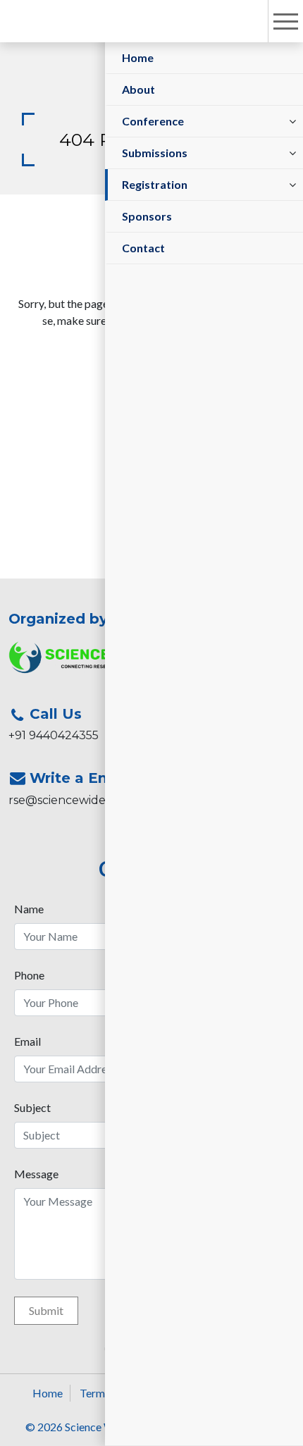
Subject (32, 1107)
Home (138, 57)
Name (29, 908)
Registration (154, 184)
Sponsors (147, 216)
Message (36, 1173)
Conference (153, 121)
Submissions (154, 152)
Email (27, 1041)
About (138, 89)
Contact (143, 247)
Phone (29, 975)
